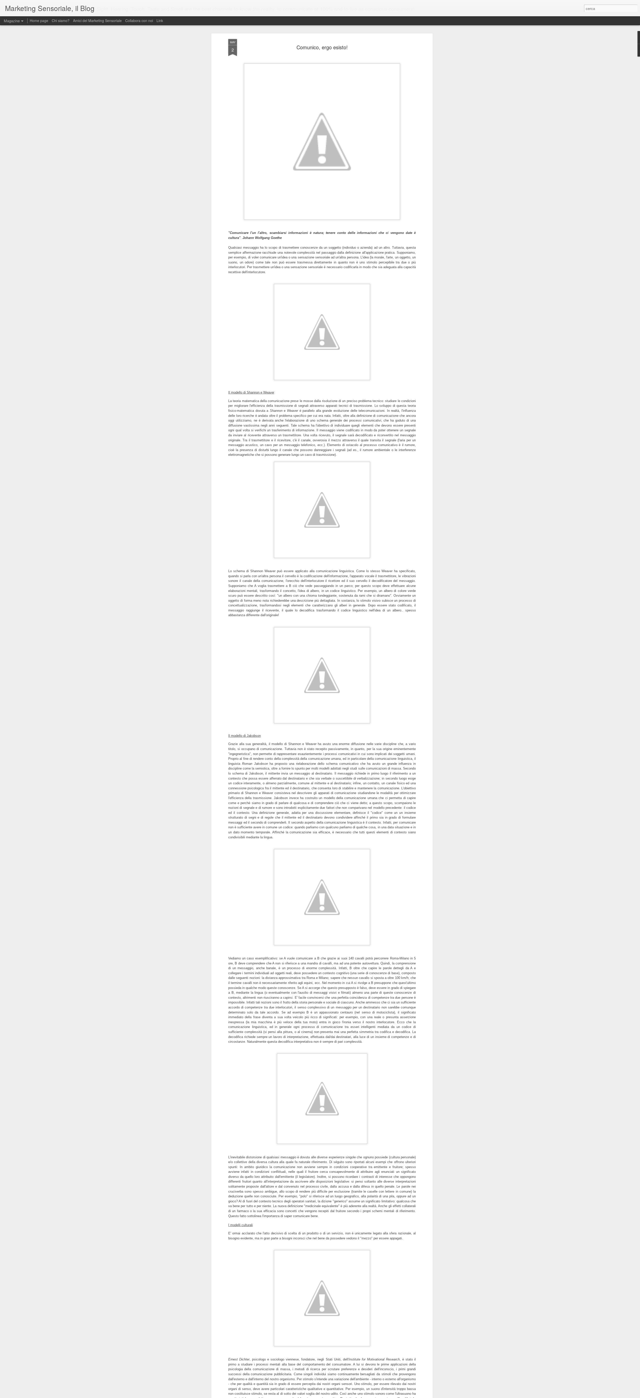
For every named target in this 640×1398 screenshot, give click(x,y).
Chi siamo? (61, 20)
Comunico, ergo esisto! (322, 47)
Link (159, 20)
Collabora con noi (139, 20)
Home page (39, 20)
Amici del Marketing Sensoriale (97, 20)
